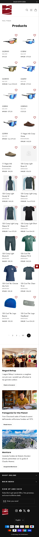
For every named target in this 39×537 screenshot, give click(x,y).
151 (23, 335)
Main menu (8, 482)
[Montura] (19, 439)
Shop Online (9, 475)
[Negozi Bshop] (19, 357)
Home (3, 21)
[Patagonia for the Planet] (19, 400)
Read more (8, 424)
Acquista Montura (10, 467)
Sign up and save (12, 489)
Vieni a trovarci (9, 385)
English (18, 520)
